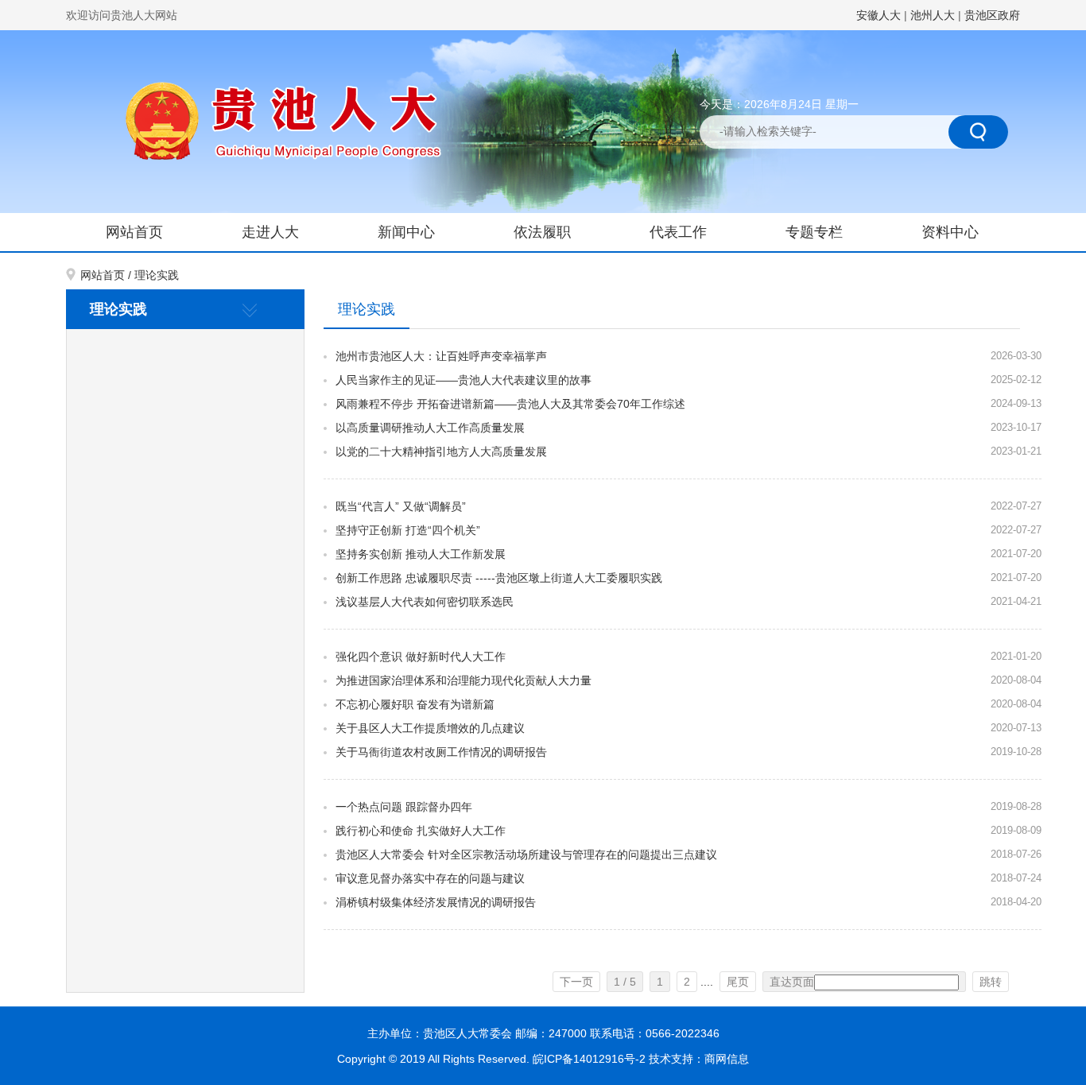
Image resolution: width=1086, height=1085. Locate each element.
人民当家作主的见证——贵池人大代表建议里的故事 (463, 380)
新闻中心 (406, 232)
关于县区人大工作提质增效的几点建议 (430, 728)
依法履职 (542, 232)
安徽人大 (878, 15)
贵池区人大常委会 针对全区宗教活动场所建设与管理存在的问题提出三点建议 (526, 854)
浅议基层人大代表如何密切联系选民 (424, 601)
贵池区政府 (992, 15)
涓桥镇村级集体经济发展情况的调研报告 (435, 902)
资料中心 (950, 232)
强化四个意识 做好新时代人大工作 (420, 656)
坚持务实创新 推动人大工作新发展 (420, 554)
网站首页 (134, 232)
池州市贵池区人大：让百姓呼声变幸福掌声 (441, 356)
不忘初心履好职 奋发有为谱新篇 (415, 704)
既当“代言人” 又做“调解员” (400, 506)
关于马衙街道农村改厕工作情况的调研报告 (441, 752)
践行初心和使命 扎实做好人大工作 (420, 830)
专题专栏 (814, 232)
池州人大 (932, 15)
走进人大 (270, 232)
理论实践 (156, 275)
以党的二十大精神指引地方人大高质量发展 (441, 451)
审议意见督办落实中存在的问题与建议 (430, 878)
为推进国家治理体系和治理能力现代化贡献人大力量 (463, 680)
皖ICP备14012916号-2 (591, 1058)
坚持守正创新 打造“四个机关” (407, 530)
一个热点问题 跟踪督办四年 (403, 806)
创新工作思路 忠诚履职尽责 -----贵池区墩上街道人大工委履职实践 (498, 578)
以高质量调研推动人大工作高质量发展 (430, 427)
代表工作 (678, 232)
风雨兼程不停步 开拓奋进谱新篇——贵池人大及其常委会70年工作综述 (510, 403)
